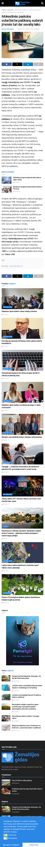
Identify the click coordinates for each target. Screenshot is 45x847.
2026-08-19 (6, 378)
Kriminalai (7, 593)
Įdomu (5, 526)
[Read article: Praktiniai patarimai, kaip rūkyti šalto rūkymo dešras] (6, 791)
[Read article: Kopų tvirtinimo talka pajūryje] (6, 782)
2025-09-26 (16, 783)
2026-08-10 (6, 602)
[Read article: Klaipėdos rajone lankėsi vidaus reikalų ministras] (22, 298)
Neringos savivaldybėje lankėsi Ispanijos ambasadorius (22, 437)
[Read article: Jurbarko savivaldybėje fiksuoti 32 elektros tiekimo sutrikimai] (6, 697)
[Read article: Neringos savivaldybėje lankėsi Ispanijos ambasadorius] (22, 424)
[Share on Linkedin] (28, 64)
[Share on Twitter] (17, 64)
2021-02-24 (20, 29)
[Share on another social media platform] (38, 64)
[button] (5, 835)
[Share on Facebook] (7, 64)
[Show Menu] (3, 3)
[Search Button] (42, 3)
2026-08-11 (6, 538)
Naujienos (10, 10)
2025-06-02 (16, 793)
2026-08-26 (16, 681)
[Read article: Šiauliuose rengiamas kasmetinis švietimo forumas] (6, 189)
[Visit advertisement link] (22, 640)
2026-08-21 (17, 182)
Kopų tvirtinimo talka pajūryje (22, 780)
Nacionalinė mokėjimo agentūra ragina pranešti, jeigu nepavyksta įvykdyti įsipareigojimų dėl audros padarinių (25, 707)
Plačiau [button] (14, 832)
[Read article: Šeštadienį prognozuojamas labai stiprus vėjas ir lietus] (6, 180)
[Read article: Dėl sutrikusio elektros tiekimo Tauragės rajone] (6, 718)
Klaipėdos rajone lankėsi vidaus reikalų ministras (19, 311)
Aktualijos (7, 307)
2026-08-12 (6, 504)
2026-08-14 (6, 410)
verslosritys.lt (16, 266)
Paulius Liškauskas (8, 29)
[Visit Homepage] (22, 3)
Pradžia (4, 10)
